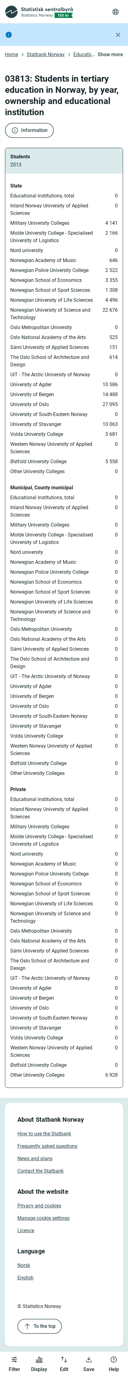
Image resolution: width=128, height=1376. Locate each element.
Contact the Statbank (40, 1171)
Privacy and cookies (39, 1206)
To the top (45, 1326)
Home (11, 54)
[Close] (118, 35)
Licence (25, 1230)
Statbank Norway (46, 54)
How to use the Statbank (44, 1134)
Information (34, 130)
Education (84, 54)
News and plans (35, 1158)
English (25, 1278)
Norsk (23, 1265)
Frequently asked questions (47, 1146)
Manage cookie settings (43, 1218)
